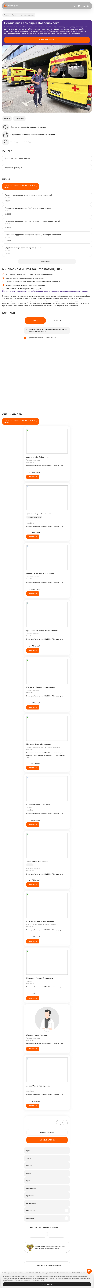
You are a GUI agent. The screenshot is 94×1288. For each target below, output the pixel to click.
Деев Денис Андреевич (37, 861)
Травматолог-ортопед (33, 460)
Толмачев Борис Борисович (38, 514)
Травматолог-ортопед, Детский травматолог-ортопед (43, 747)
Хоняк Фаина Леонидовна (38, 1086)
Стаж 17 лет (30, 579)
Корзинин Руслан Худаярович (39, 978)
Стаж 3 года (30, 1091)
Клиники (7, 119)
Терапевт (29, 808)
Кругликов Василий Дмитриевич (40, 687)
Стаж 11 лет (30, 871)
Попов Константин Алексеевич (40, 573)
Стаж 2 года (30, 692)
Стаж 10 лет (30, 462)
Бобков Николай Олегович (38, 804)
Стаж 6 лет (29, 636)
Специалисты (19, 119)
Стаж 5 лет (29, 749)
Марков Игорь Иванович (37, 1035)
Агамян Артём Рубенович (37, 457)
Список (57, 320)
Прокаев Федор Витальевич (38, 744)
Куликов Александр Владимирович (42, 630)
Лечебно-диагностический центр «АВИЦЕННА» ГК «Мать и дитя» (45, 756)
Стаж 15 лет (30, 927)
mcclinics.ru (52, 1273)
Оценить (57, 1248)
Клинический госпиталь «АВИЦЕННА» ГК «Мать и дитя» (44, 466)
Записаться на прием (47, 40)
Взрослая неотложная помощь (17, 158)
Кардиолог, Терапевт (33, 868)
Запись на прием (47, 1140)
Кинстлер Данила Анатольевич (40, 921)
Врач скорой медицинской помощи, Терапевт (41, 924)
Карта (35, 320)
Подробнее (33, 477)
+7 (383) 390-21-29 (83, 5)
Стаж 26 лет (30, 523)
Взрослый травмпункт (13, 167)
